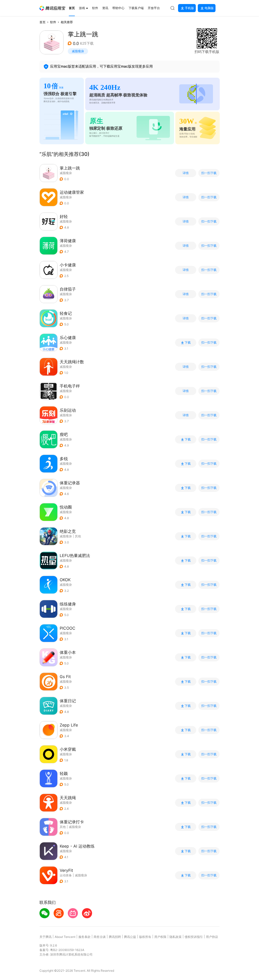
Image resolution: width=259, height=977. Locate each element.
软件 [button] (53, 22)
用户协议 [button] (212, 937)
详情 (186, 173)
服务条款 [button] (84, 937)
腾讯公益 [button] (130, 937)
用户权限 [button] (160, 937)
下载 (188, 342)
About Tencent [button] (65, 937)
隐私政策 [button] (175, 937)
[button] (52, 8)
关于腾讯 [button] (45, 937)
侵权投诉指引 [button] (194, 937)
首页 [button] (42, 22)
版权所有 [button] (145, 937)
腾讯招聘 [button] (115, 937)
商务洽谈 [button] (100, 937)
